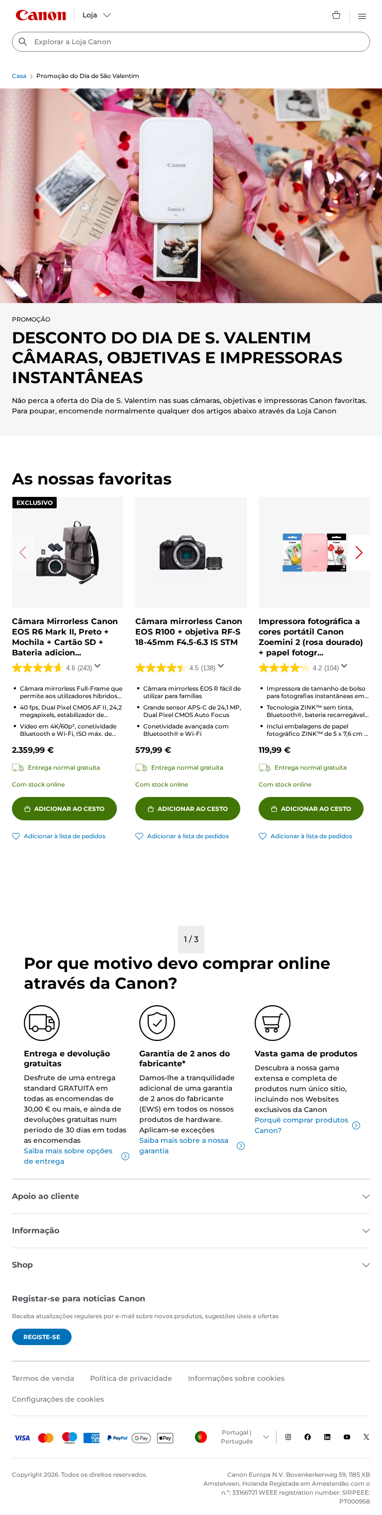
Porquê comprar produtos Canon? (301, 1125)
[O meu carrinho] (336, 15)
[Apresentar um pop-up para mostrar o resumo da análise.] (99, 669)
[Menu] (362, 15)
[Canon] (41, 15)
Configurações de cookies (58, 1399)
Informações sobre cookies (236, 1378)
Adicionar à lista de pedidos (64, 836)
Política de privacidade (131, 1378)
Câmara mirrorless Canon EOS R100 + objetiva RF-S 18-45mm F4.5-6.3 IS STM (188, 632)
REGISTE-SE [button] (41, 1337)
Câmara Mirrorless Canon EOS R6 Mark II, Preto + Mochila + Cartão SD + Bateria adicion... (65, 637)
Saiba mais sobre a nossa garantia (183, 1145)
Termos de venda (43, 1378)
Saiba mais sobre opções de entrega (68, 1156)
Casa (19, 76)
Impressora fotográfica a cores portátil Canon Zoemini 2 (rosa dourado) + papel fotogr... (311, 637)
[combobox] (191, 42)
